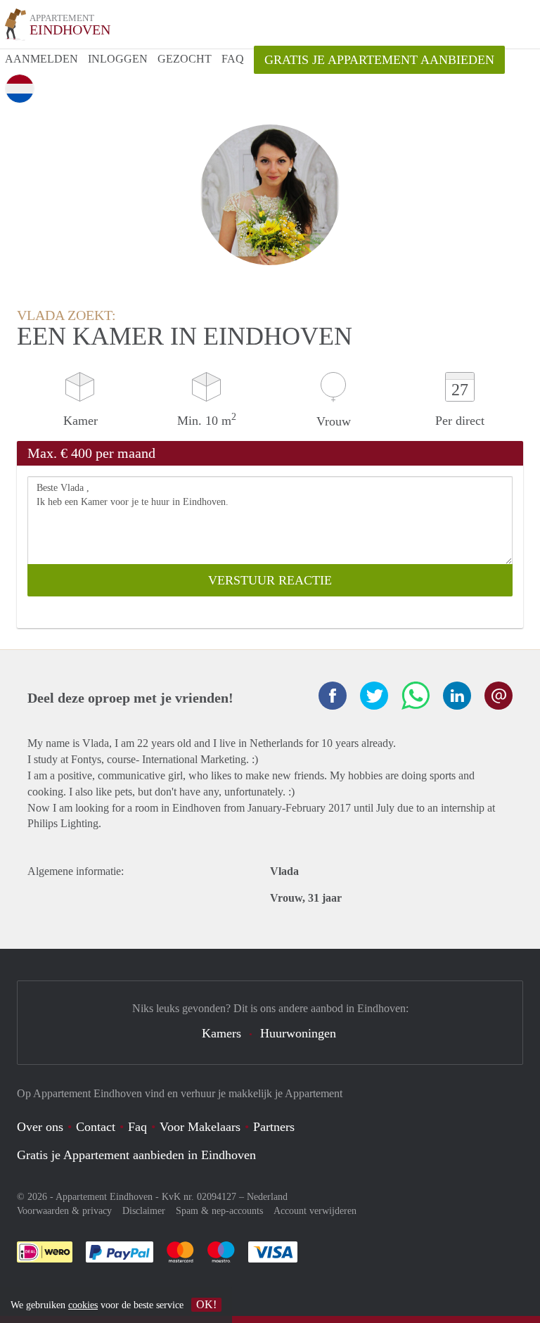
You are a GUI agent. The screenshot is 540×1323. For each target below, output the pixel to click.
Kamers (221, 1033)
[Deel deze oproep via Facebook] (333, 696)
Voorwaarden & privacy (64, 1211)
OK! (206, 1304)
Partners (274, 1127)
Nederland (267, 1196)
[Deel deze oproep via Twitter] (374, 696)
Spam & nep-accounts (219, 1211)
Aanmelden (41, 59)
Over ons (40, 1127)
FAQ (232, 59)
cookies (83, 1305)
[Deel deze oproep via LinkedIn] (457, 696)
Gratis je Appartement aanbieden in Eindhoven (136, 1155)
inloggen (118, 59)
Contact (95, 1127)
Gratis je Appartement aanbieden (379, 60)
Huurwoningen (298, 1033)
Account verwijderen (315, 1211)
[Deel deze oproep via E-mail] (498, 696)
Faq (137, 1127)
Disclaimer (143, 1211)
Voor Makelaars (200, 1127)
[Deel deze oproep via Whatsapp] (415, 696)
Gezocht (185, 59)
